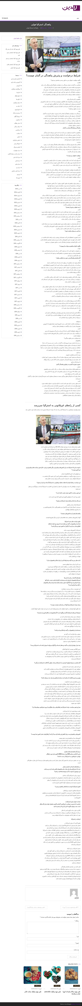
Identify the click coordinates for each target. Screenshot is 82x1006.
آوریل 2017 (17, 291)
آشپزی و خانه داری (15, 82)
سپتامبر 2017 (17, 274)
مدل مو (18, 167)
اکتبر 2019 (17, 236)
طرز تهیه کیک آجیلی (15, 68)
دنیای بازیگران (16, 103)
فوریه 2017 (17, 298)
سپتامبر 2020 (16, 226)
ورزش (18, 174)
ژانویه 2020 (17, 233)
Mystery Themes (75, 1004)
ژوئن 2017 (17, 284)
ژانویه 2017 (17, 301)
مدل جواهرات (16, 150)
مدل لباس (17, 161)
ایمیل (77, 943)
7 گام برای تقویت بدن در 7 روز (71, 907)
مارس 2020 (17, 230)
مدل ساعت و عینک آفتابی (14, 154)
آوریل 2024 (17, 192)
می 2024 (17, 189)
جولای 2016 (17, 311)
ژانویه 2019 (17, 247)
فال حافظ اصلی (18, 38)
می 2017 (18, 288)
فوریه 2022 (17, 206)
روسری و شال (16, 113)
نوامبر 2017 (17, 267)
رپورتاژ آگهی (17, 116)
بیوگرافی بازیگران (15, 89)
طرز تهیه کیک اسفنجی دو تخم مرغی (13, 60)
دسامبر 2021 (17, 212)
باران (66, 65)
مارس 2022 (17, 202)
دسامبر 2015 (17, 335)
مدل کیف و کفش (16, 171)
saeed (74, 988)
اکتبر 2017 (17, 270)
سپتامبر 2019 (17, 240)
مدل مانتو (17, 164)
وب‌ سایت (76, 950)
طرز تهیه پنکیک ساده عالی (32, 992)
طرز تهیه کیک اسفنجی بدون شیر (13, 54)
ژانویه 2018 (17, 260)
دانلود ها (18, 99)
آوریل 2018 (17, 257)
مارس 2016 (17, 325)
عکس (18, 137)
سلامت (18, 133)
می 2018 (18, 253)
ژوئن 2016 (17, 315)
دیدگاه (77, 921)
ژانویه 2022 (17, 209)
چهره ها (18, 178)
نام (77, 936)
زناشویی (18, 120)
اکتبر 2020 (17, 223)
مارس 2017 (17, 294)
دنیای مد (18, 106)
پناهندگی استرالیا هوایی (68, 69)
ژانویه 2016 (17, 332)
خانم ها (18, 92)
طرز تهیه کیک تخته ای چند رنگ (13, 49)
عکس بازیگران (16, 140)
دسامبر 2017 (17, 264)
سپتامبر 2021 (17, 216)
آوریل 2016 (17, 322)
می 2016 (18, 318)
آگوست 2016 (17, 308)
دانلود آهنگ (17, 96)
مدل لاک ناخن (16, 157)
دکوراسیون (17, 109)
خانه (78, 18)
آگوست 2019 (17, 243)
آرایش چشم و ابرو (15, 79)
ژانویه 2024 (17, 195)
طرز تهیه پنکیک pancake (53, 992)
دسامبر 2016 (17, 305)
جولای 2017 (17, 281)
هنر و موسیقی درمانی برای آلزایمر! (35, 907)
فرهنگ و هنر (17, 143)
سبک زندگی (17, 126)
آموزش (18, 85)
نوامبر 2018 (17, 250)
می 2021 (18, 219)
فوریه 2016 (17, 328)
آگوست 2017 (17, 277)
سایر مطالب (74, 62)
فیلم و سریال (17, 147)
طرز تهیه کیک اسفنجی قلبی (13, 64)
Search (5, 18)
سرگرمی (18, 130)
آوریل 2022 (17, 199)
